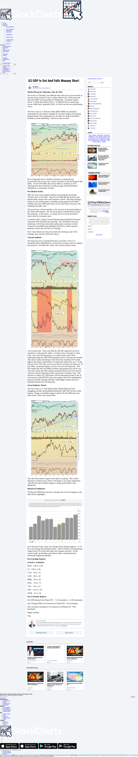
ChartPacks (90, 231)
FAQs (4, 715)
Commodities (91, 136)
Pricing (4, 719)
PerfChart (5, 57)
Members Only (102, 139)
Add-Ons (90, 226)
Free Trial (5, 24)
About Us (5, 721)
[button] (5, 25)
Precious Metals (92, 140)
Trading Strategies (97, 141)
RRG (4, 60)
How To (98, 137)
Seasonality (5, 54)
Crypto (96, 136)
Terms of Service (7, 751)
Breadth (94, 135)
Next (69, 632)
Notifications (9, 34)
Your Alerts (9, 31)
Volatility (104, 141)
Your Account (9, 37)
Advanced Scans (6, 710)
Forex (94, 137)
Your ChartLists (10, 29)
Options (4, 55)
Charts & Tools (6, 65)
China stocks (107, 135)
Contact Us (8, 41)
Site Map (5, 753)
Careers (4, 724)
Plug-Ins (90, 229)
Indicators (103, 137)
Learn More (64, 625)
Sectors (98, 140)
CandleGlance (6, 59)
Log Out (8, 43)
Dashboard (6, 71)
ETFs (109, 136)
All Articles (90, 78)
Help (4, 72)
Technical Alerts (6, 711)
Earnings (101, 136)
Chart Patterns (100, 135)
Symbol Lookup (6, 63)
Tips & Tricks (103, 140)
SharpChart (3, 44)
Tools (108, 140)
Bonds (90, 135)
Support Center (9, 39)
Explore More (99, 234)
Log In (4, 22)
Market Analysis (94, 139)
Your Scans (9, 30)
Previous (41, 632)
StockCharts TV (6, 68)
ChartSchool (6, 69)
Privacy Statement (7, 752)
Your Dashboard (10, 26)
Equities (105, 136)
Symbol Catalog (6, 717)
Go (14, 64)
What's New (5, 723)
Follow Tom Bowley (98, 78)
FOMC (90, 137)
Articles (4, 67)
